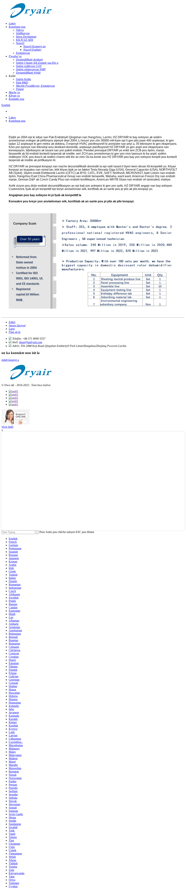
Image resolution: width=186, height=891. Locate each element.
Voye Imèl (7, 426)
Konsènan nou (17, 120)
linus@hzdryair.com (30, 342)
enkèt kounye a (10, 359)
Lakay (12, 117)
